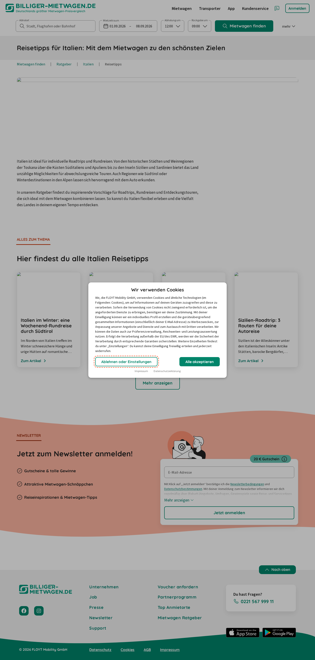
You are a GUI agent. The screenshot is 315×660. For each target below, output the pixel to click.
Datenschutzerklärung (167, 371)
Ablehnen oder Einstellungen (126, 361)
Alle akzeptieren (199, 361)
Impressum (141, 371)
